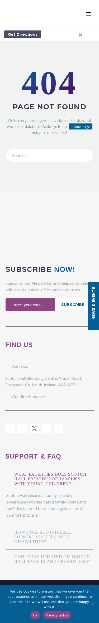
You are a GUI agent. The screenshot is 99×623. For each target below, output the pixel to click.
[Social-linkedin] (72, 34)
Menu (88, 14)
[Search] (88, 155)
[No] (92, 603)
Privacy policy (57, 615)
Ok (35, 615)
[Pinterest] (58, 428)
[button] (79, 14)
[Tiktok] (88, 34)
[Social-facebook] (56, 34)
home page (81, 126)
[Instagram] (64, 34)
